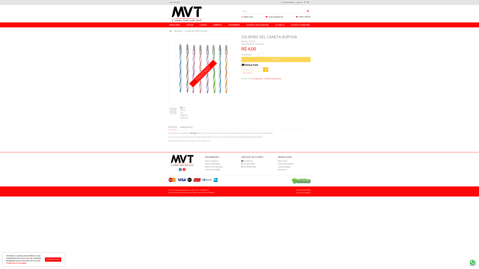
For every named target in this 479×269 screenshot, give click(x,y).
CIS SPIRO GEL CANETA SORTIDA (196, 31)
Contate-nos (248, 161)
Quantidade (246, 54)
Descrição (172, 127)
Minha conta (282, 161)
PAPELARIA (178, 31)
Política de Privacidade (214, 167)
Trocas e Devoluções (212, 164)
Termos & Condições (212, 170)
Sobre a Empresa (211, 161)
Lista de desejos (284, 167)
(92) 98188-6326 (289, 2)
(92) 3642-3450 (249, 164)
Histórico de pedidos (286, 164)
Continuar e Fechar (53, 259)
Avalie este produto (272, 78)
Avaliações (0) (186, 127)
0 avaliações (257, 78)
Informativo (282, 170)
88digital (308, 192)
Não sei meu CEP (247, 73)
